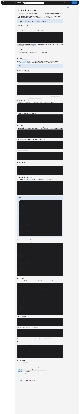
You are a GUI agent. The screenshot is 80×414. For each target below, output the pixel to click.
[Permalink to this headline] (28, 25)
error (44, 16)
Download (74, 2)
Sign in (65, 2)
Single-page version (69, 7)
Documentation (18, 2)
